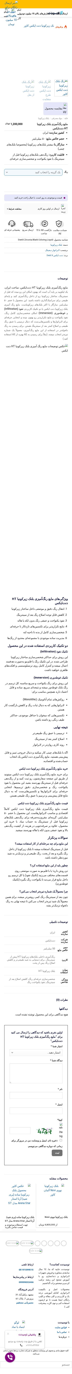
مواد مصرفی (57, 118)
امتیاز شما (56, 1046)
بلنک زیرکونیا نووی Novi (56, 1217)
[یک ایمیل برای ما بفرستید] (57, 1243)
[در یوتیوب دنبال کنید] (44, 1243)
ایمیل (58, 1104)
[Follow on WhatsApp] (36, 1251)
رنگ (66, 172)
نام (60, 1089)
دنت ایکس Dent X (55, 255)
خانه (66, 118)
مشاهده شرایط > (14, 209)
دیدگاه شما (56, 1060)
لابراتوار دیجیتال (52, 250)
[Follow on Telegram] (37, 1243)
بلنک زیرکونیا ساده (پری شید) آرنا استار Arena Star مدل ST (19, 1219)
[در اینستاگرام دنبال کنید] (63, 1243)
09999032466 (26, 1282)
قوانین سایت (61, 1327)
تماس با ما (62, 1332)
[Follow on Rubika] (12, 1243)
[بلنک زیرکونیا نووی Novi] (53, 1197)
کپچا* (59, 1120)
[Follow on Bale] (27, 1243)
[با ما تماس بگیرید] (50, 1243)
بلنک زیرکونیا (43, 118)
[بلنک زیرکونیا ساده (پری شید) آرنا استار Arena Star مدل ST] (19, 1197)
